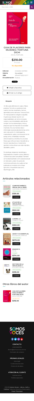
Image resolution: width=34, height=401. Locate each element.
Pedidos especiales (17, 378)
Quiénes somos (17, 375)
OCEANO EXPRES (21, 71)
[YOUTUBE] (21, 339)
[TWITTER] (15, 339)
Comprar (16, 197)
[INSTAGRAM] (18, 339)
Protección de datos (17, 366)
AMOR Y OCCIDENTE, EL (20, 234)
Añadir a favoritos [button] (15, 88)
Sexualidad (18, 73)
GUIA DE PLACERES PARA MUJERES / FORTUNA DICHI (18, 292)
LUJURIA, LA (16, 219)
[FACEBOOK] (12, 339)
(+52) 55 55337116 (17, 347)
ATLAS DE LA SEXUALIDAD (16, 203)
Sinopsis (9, 101)
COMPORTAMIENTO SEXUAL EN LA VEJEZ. (19, 186)
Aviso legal (17, 361)
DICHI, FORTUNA (17, 55)
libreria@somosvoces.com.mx (17, 349)
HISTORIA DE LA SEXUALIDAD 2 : (17, 265)
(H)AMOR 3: (16, 249)
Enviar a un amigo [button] (15, 93)
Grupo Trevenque (17, 391)
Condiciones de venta (17, 363)
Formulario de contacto (17, 352)
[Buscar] (32, 7)
